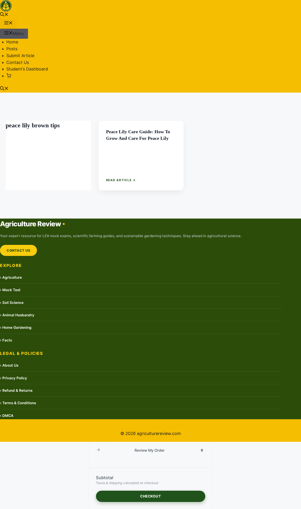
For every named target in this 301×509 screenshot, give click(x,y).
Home (12, 41)
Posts (11, 48)
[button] (4, 14)
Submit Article (20, 55)
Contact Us (17, 62)
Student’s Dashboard (27, 69)
